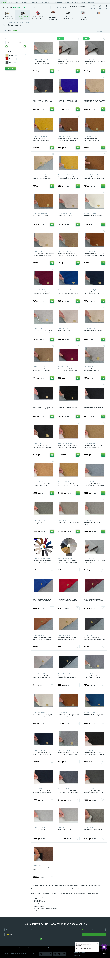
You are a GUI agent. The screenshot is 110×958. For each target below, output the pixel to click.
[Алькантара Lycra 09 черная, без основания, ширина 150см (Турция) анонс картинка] (43, 393)
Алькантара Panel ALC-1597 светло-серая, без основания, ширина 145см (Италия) (67, 831)
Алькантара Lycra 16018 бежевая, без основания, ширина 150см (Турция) (94, 101)
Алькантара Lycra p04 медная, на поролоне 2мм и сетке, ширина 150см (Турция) (94, 255)
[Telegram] (41, 954)
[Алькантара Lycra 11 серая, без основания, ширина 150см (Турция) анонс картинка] (94, 355)
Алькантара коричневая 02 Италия (41, 868)
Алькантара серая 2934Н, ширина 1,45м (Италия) (94, 561)
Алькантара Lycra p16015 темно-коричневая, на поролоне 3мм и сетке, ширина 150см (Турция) (94, 178)
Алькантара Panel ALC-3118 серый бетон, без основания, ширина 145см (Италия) (42, 523)
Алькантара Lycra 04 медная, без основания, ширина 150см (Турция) (68, 715)
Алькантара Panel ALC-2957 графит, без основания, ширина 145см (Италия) (68, 792)
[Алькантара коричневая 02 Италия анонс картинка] (43, 854)
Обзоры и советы (45, 2)
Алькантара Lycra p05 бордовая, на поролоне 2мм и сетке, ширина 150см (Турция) (43, 293)
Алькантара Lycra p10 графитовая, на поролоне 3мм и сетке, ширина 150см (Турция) (94, 677)
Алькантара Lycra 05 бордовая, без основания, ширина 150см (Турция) (68, 370)
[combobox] (9, 934)
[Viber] (45, 954)
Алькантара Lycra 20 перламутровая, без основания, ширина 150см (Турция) (68, 332)
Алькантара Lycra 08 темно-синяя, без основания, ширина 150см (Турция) (42, 754)
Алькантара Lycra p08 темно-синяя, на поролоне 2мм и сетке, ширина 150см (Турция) (94, 293)
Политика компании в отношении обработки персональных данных (79, 954)
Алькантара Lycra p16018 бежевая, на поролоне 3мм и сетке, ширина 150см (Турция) (42, 178)
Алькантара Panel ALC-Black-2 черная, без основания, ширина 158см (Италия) (94, 408)
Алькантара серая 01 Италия (93, 829)
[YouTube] (55, 954)
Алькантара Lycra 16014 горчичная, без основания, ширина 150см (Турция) (41, 140)
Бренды (24, 2)
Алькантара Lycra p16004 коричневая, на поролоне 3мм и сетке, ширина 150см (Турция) (43, 216)
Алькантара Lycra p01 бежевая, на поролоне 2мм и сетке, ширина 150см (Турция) (43, 255)
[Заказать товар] (52, 570)
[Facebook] (64, 954)
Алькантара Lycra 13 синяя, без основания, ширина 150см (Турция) (93, 715)
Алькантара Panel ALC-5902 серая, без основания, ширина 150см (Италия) (93, 523)
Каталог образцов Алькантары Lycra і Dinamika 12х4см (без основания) (42, 562)
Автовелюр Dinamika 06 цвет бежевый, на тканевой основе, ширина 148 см (68, 639)
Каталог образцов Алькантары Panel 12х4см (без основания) (67, 561)
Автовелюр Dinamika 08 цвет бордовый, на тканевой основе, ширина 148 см (94, 600)
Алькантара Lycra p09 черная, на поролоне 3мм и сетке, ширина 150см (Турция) (68, 408)
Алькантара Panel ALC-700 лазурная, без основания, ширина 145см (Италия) (94, 485)
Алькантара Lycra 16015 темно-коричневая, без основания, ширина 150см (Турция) (68, 140)
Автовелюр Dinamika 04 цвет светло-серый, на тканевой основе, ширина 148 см (42, 677)
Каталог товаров (14, 2)
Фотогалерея (57, 2)
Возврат (83, 2)
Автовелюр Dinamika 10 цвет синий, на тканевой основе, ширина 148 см (42, 600)
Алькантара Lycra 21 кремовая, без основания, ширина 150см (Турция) (42, 715)
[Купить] (52, 71)
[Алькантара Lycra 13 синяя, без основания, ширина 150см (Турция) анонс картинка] (94, 700)
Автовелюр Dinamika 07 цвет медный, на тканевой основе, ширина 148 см (42, 639)
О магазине (33, 2)
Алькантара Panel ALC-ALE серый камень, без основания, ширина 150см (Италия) (68, 523)
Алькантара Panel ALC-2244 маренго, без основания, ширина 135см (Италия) (94, 792)
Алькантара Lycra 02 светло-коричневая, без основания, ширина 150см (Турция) (42, 370)
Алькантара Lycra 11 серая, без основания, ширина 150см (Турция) (93, 370)
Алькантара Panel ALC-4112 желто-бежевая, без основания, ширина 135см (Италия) (68, 485)
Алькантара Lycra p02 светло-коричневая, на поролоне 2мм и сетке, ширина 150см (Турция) (68, 255)
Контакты (91, 2)
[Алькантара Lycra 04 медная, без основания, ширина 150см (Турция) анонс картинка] (68, 700)
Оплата (66, 2)
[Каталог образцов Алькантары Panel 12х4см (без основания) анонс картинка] (68, 546)
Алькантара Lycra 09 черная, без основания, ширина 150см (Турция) (43, 408)
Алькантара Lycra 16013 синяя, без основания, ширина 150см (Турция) (67, 101)
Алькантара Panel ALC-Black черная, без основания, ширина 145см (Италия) (94, 754)
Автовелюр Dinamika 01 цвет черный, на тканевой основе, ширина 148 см (67, 677)
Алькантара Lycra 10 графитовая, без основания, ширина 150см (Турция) (68, 754)
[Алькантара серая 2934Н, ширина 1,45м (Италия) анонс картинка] (94, 546)
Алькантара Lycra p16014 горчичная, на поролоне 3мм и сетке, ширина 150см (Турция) (68, 178)
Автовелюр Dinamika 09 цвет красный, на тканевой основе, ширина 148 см (67, 600)
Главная (3, 2)
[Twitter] (59, 954)
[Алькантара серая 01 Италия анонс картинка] (94, 815)
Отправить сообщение (93, 935)
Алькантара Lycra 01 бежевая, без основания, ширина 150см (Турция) (94, 332)
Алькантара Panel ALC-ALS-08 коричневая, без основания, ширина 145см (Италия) (67, 447)
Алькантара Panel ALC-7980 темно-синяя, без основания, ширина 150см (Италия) (42, 792)
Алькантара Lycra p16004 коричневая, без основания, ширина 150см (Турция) (93, 140)
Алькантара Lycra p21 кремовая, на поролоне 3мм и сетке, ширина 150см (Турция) (94, 216)
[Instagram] (50, 954)
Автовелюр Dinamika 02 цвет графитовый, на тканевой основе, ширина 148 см (94, 639)
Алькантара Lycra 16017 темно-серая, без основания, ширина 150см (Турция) (42, 101)
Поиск (30, 948)
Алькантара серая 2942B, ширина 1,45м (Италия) (94, 62)
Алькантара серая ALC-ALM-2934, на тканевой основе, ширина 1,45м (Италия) (42, 63)
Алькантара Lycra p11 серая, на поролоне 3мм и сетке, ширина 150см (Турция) (43, 332)
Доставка (75, 2)
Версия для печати (10, 948)
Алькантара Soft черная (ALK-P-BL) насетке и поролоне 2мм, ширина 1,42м (43, 447)
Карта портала (40, 948)
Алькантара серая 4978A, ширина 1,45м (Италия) (68, 62)
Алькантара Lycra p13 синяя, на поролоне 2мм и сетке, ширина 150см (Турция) (68, 293)
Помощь (50, 948)
